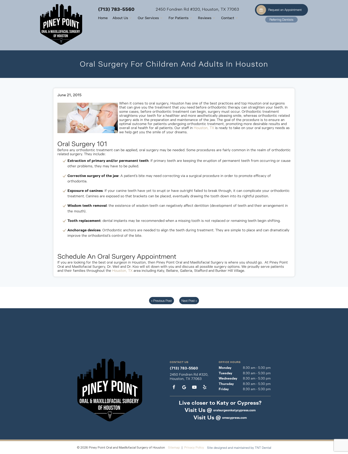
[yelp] (204, 387)
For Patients (178, 18)
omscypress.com (234, 417)
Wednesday (228, 378)
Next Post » (189, 300)
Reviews (204, 18)
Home (103, 18)
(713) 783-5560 (116, 9)
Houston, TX (204, 127)
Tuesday (225, 373)
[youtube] (194, 387)
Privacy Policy (194, 447)
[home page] (61, 24)
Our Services (148, 18)
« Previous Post (161, 300)
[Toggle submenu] (130, 18)
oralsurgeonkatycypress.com (234, 410)
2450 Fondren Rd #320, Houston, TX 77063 (197, 9)
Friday (224, 389)
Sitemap (174, 447)
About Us (120, 18)
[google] (184, 387)
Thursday (226, 383)
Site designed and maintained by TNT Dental (239, 447)
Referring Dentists (281, 19)
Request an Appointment (285, 9)
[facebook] (174, 387)
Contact (227, 18)
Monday (225, 367)
